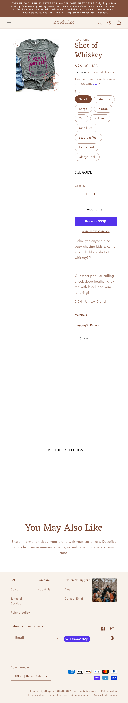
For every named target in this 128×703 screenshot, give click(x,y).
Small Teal (86, 128)
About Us (44, 589)
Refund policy (20, 612)
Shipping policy (81, 695)
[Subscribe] (57, 638)
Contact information (105, 695)
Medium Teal (88, 137)
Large (83, 109)
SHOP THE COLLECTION (64, 450)
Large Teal (86, 147)
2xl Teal (100, 118)
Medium (104, 99)
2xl (81, 118)
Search (15, 589)
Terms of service (57, 695)
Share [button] (84, 338)
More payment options (96, 231)
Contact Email (74, 598)
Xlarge (103, 109)
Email (68, 589)
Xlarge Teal (87, 157)
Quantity (80, 186)
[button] (9, 22)
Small (83, 99)
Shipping (80, 72)
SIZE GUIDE (83, 172)
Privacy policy (36, 695)
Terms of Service (16, 600)
